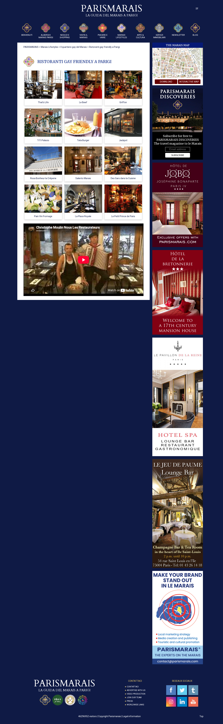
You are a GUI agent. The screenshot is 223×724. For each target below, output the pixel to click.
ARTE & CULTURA (140, 36)
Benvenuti (26, 35)
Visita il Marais (84, 36)
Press (130, 701)
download (166, 81)
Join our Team (134, 697)
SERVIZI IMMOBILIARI (159, 36)
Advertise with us (136, 690)
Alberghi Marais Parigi (46, 36)
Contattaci (133, 687)
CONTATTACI (135, 681)
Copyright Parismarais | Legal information (119, 716)
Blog (195, 35)
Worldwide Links (135, 705)
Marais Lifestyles (121, 36)
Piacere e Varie (102, 36)
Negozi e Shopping (65, 36)
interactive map (189, 81)
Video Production (136, 694)
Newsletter (178, 35)
